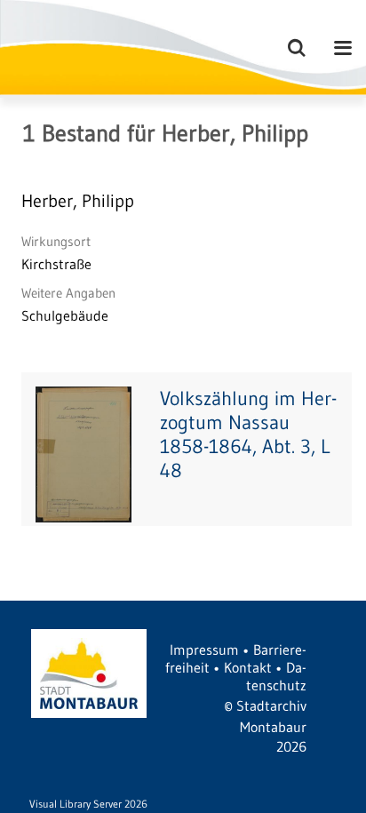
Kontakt (248, 667)
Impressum (204, 649)
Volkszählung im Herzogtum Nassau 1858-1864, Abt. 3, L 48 (248, 434)
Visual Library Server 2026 (88, 803)
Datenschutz (276, 676)
